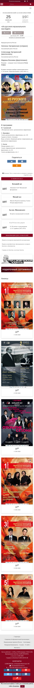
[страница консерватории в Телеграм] (8, 670)
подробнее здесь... (28, 175)
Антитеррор (26, 642)
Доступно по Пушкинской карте (17, 37)
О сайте (27, 645)
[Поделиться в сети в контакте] (11, 161)
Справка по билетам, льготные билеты (13, 250)
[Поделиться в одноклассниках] (17, 165)
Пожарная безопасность (11, 645)
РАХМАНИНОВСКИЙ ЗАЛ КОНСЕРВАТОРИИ (17, 13)
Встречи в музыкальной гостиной (19, 214)
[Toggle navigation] (30, 8)
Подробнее (16, 686)
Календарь (19, 32)
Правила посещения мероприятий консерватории (16, 240)
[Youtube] (26, 670)
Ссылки (21, 645)
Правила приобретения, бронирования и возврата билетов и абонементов (16, 245)
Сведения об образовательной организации (17, 639)
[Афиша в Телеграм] (17, 678)
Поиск (7, 32)
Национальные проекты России (13, 642)
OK (22, 686)
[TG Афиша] (17, 670)
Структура (17, 636)
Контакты (17, 647)
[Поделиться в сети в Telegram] (22, 161)
